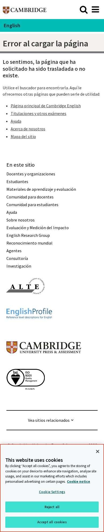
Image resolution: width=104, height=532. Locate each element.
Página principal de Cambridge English (46, 105)
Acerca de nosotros (28, 128)
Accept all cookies (51, 522)
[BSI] (25, 399)
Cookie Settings (52, 492)
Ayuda (16, 121)
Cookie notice (78, 481)
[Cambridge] (24, 9)
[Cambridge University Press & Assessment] (43, 364)
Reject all (52, 507)
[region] (52, 488)
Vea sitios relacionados (49, 420)
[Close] (97, 451)
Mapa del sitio (23, 136)
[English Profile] (29, 328)
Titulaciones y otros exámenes (38, 113)
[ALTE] (25, 303)
